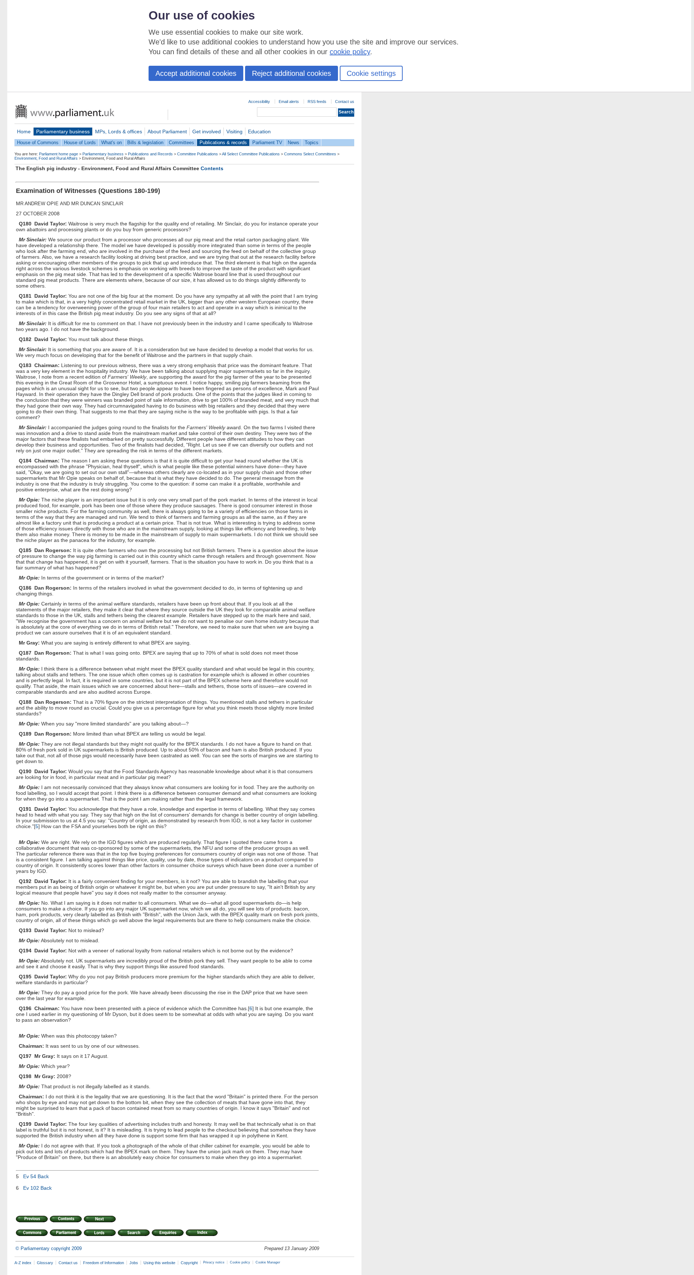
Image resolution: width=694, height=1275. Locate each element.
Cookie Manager (268, 1262)
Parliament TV (267, 142)
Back (43, 1176)
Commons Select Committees (310, 154)
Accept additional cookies (195, 73)
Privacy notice (213, 1262)
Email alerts (289, 101)
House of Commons (38, 142)
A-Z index (22, 1263)
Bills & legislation (145, 142)
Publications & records (223, 142)
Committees (181, 142)
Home (24, 131)
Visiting (234, 131)
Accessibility (259, 101)
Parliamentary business (63, 131)
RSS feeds (317, 101)
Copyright (189, 1263)
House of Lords (80, 142)
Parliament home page (58, 154)
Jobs (133, 1263)
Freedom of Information (103, 1263)
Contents (212, 168)
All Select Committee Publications (251, 154)
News (293, 142)
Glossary (45, 1263)
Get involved (206, 131)
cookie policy (350, 52)
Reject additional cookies (291, 73)
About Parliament (167, 131)
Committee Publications (197, 154)
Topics (311, 142)
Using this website (159, 1263)
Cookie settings (371, 73)
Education (259, 131)
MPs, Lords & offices (118, 131)
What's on (111, 142)
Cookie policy (240, 1262)
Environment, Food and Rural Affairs (46, 158)
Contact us (344, 101)
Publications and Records (150, 154)
